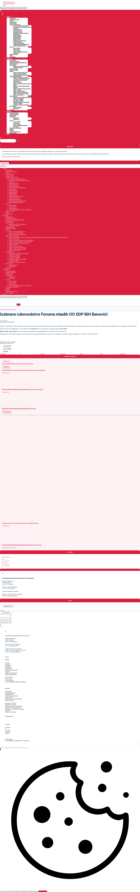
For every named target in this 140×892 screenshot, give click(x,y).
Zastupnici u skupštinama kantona (14, 709)
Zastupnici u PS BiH (10, 703)
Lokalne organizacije (10, 674)
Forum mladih (7, 348)
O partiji (7, 662)
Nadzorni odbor (9, 700)
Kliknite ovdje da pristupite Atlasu (11, 156)
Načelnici (7, 710)
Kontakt (7, 671)
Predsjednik (8, 691)
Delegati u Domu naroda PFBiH (13, 706)
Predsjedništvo (9, 694)
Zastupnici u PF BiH (10, 704)
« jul (1, 626)
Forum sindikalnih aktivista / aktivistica (15, 681)
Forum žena (8, 679)
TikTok (7, 733)
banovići (6, 351)
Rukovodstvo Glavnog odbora (13, 698)
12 (4, 619)
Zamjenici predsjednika (11, 696)
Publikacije (8, 667)
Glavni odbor (8, 697)
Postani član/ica (9, 716)
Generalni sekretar (10, 693)
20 (6, 621)
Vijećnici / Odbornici (10, 712)
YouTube (6, 561)
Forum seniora (9, 680)
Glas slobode (8, 668)
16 (11, 619)
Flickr (5, 563)
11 (2, 619)
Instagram (7, 565)
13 (5, 619)
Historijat (7, 664)
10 (0, 619)
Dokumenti (8, 665)
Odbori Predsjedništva (11, 673)
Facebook (7, 557)
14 (7, 619)
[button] (3, 8)
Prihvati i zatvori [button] (42, 891)
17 (0, 621)
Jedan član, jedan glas (11, 670)
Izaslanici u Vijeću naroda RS (13, 707)
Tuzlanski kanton (5, 372)
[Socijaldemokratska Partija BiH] (3, 10)
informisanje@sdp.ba (12, 595)
